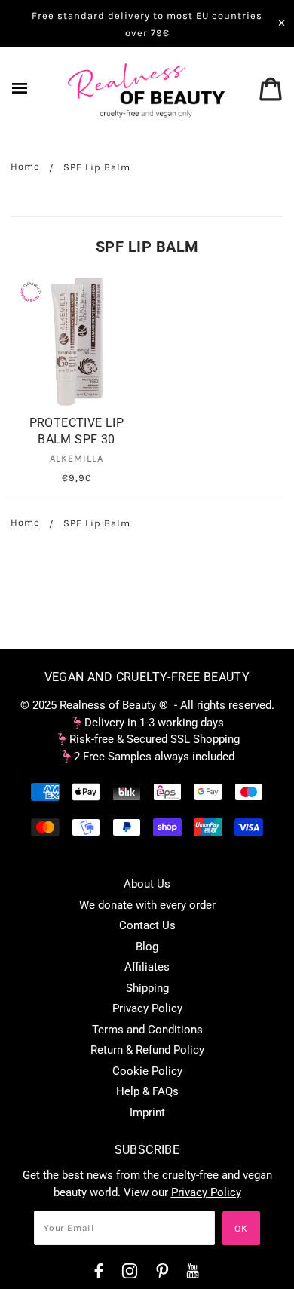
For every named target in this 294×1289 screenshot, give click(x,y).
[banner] (147, 90)
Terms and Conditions (147, 1029)
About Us (147, 884)
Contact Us (147, 925)
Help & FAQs (147, 1091)
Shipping (147, 988)
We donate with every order (147, 905)
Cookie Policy (147, 1071)
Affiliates (147, 967)
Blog (147, 946)
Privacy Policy (147, 1008)
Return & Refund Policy (147, 1050)
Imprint (147, 1112)
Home (25, 166)
